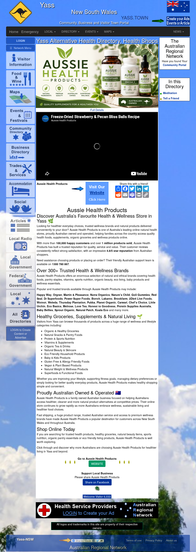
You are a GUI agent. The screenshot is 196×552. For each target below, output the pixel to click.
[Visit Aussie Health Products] (97, 193)
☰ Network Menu (20, 48)
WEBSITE (97, 464)
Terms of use (134, 540)
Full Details (97, 110)
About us (171, 540)
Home (13, 31)
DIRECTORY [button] (69, 31)
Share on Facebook (97, 482)
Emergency (30, 31)
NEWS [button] (177, 31)
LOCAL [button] (49, 31)
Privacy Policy (153, 540)
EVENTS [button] (90, 31)
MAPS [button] (108, 31)
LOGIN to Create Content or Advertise (20, 333)
